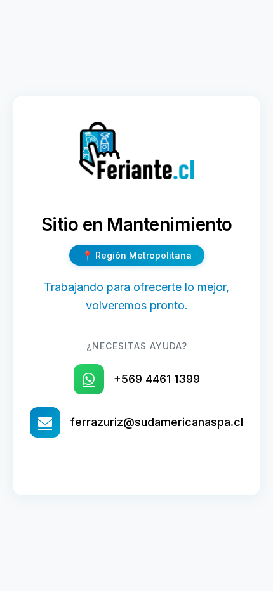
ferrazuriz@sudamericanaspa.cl (156, 422)
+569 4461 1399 (157, 379)
